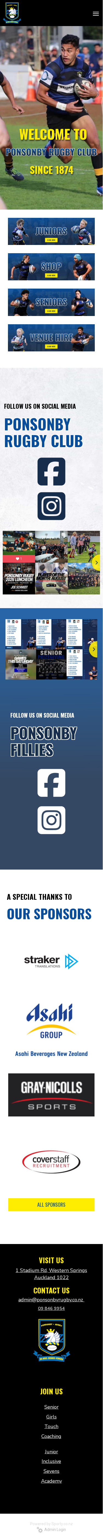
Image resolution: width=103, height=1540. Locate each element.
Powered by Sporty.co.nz (51, 1524)
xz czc (51, 1374)
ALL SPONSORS (51, 1204)
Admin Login (54, 1529)
